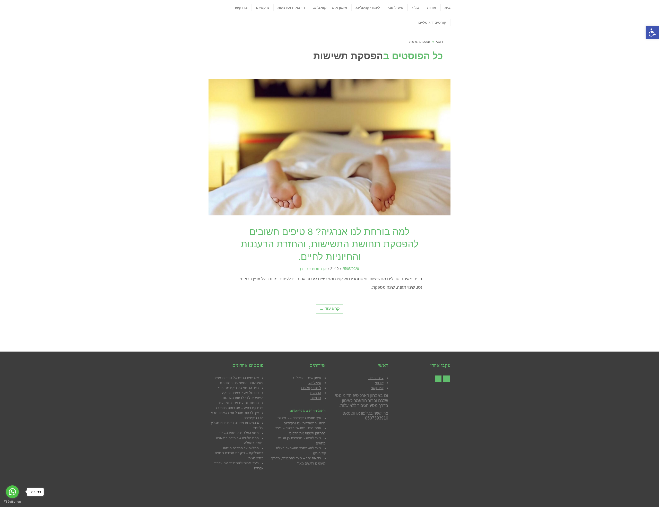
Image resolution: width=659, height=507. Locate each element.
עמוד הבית (376, 378)
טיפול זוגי (314, 383)
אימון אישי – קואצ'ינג (307, 378)
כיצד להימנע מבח (308, 438)
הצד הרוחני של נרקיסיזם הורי (238, 388)
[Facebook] (446, 378)
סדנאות (315, 398)
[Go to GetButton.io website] (12, 501)
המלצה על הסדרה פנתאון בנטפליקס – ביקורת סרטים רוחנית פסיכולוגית (239, 453)
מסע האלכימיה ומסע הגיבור (239, 433)
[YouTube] (438, 378)
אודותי (379, 383)
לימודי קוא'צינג (311, 388)
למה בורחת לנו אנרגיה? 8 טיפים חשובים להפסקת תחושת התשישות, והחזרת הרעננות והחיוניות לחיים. (330, 244)
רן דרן (304, 269)
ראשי (439, 41)
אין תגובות (319, 269)
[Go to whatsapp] (12, 491)
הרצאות (315, 393)
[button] (652, 32)
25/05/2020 (350, 269)
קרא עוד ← (329, 309)
